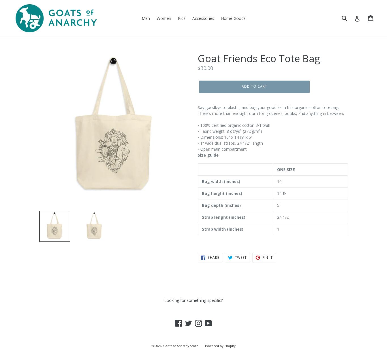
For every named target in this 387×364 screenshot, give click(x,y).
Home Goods (233, 18)
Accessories (203, 18)
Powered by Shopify (220, 346)
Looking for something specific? (193, 300)
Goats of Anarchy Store (180, 346)
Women (164, 18)
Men (146, 18)
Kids (182, 18)
